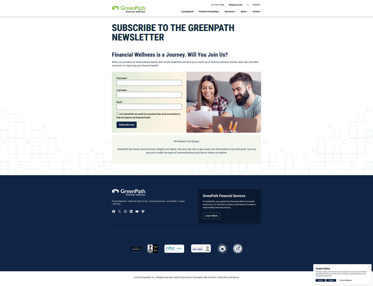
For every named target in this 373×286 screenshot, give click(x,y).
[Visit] (201, 248)
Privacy (195, 141)
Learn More (211, 215)
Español (256, 4)
